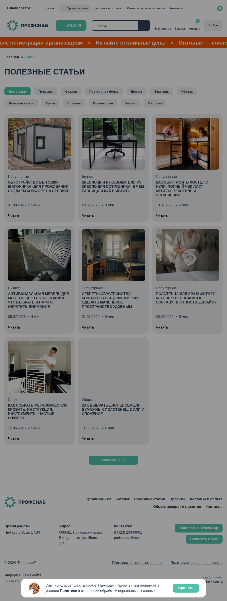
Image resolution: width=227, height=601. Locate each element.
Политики (68, 591)
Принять (186, 588)
